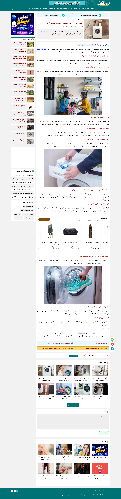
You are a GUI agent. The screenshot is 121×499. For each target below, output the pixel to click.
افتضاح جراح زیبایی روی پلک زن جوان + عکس (46, 458)
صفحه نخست (106, 491)
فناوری (31, 8)
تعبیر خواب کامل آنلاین (27, 210)
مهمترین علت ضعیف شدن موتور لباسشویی (46, 379)
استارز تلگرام (17, 214)
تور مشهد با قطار (28, 218)
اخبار (88, 8)
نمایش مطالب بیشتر (73, 405)
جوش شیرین (81, 333)
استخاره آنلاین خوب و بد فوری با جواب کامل (95, 348)
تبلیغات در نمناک (88, 491)
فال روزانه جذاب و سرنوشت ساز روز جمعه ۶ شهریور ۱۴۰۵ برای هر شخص (99, 478)
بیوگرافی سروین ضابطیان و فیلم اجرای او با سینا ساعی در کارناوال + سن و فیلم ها (23, 175)
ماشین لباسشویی (73, 356)
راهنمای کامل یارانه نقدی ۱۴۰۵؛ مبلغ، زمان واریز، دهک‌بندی (56, 348)
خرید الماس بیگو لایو (101, 343)
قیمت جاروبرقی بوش (27, 214)
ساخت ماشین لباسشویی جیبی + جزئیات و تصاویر (46, 397)
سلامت (51, 8)
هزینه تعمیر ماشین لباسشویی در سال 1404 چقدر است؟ (82, 379)
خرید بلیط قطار (19, 218)
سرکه (94, 333)
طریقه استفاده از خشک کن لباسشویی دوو (100, 379)
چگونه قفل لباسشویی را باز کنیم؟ (100, 397)
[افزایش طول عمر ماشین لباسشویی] (73, 168)
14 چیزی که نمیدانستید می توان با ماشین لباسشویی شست (64, 398)
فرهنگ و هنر (82, 8)
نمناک (92, 8)
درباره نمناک (98, 491)
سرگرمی (75, 8)
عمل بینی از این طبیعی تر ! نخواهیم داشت (83, 458)
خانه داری (43, 49)
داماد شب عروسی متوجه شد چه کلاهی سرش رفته (64, 477)
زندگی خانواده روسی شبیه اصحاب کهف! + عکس (82, 477)
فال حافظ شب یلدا (28, 206)
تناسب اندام (63, 8)
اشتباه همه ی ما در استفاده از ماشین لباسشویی (64, 379)
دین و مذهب (37, 8)
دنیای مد (56, 8)
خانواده (70, 8)
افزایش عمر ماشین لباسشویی (86, 45)
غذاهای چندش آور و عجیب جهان (64, 458)
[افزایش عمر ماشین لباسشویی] (73, 96)
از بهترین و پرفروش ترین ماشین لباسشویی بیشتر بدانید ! (82, 398)
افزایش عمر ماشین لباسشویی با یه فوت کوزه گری (65, 23)
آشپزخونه (45, 8)
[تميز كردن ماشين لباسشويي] (73, 285)
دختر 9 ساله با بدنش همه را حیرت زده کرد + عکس (58, 343)
